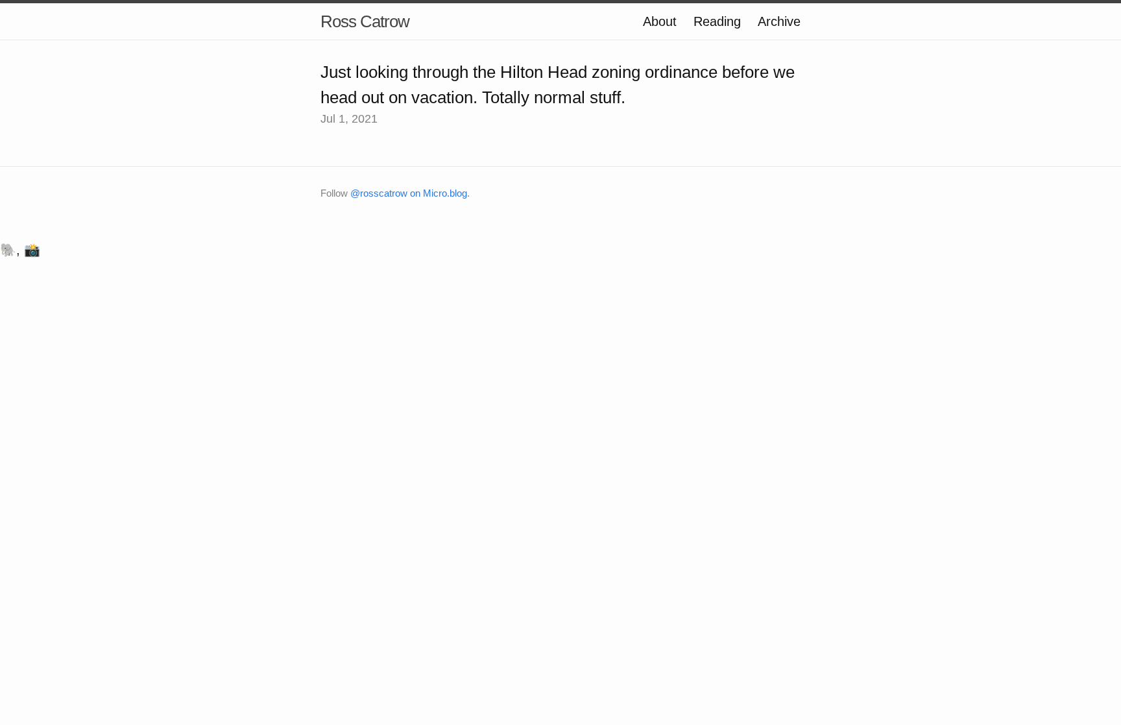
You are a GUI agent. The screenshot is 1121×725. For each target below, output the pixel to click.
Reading (717, 21)
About (660, 21)
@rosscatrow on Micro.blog (408, 193)
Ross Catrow (364, 21)
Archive (779, 21)
